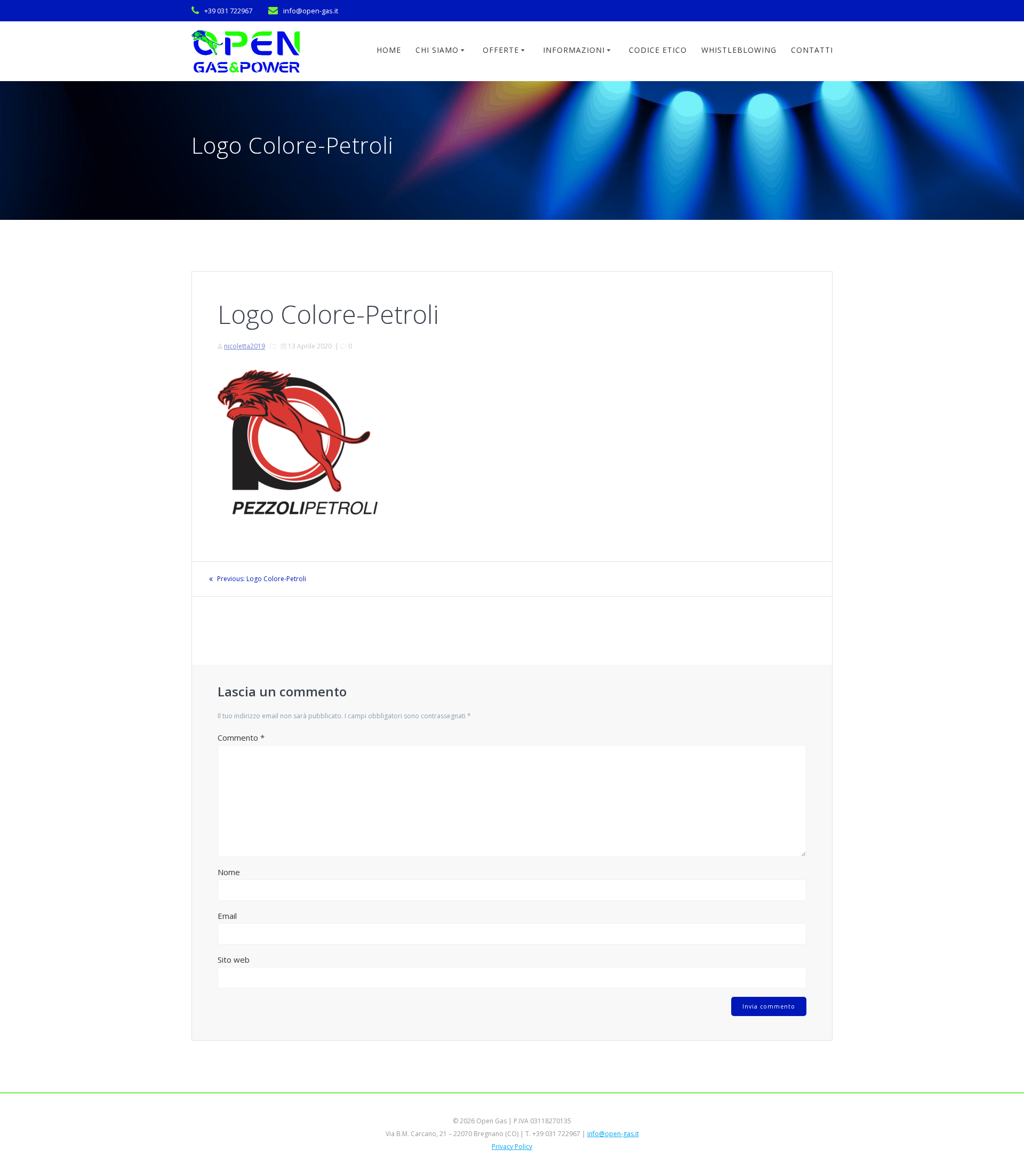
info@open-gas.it (613, 1133)
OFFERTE (501, 50)
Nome (229, 872)
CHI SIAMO (437, 50)
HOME (389, 50)
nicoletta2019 (244, 346)
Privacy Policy (512, 1146)
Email (227, 915)
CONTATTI (812, 50)
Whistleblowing (739, 50)
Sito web (234, 959)
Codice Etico (658, 50)
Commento (241, 737)
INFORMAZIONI (574, 50)
